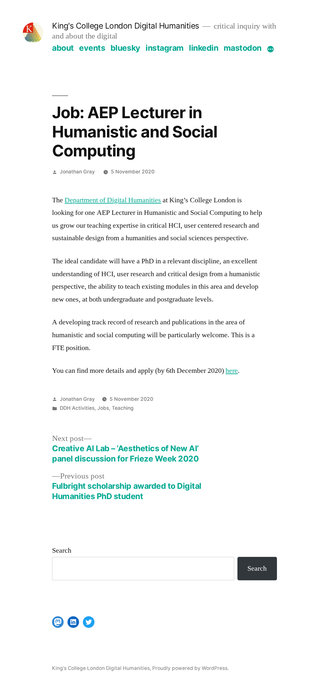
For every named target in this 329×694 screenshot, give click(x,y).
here (232, 370)
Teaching (123, 408)
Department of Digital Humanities (113, 200)
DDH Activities (77, 408)
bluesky (125, 48)
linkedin (203, 48)
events (92, 48)
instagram (165, 48)
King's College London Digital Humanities (125, 26)
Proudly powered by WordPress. (190, 668)
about (63, 48)
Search (61, 550)
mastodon (243, 48)
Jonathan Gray (77, 172)
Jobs (103, 408)
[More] (270, 49)
